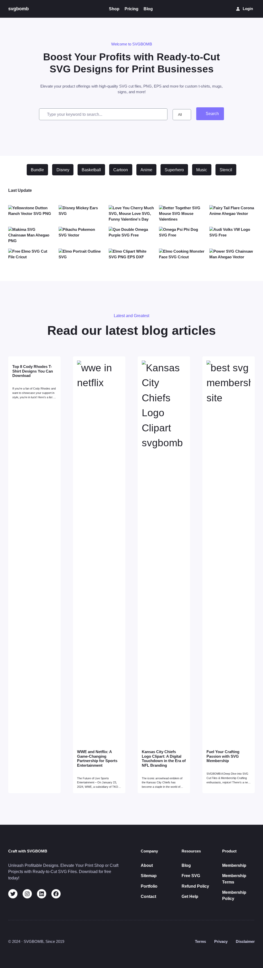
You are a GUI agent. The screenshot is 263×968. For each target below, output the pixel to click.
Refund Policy (195, 886)
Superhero (174, 169)
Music (201, 169)
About (147, 865)
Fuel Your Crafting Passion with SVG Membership (222, 756)
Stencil (226, 169)
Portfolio (149, 886)
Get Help (190, 896)
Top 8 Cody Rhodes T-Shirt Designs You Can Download (32, 371)
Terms (200, 941)
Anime (146, 169)
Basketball (91, 169)
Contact (148, 896)
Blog (186, 865)
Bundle (37, 169)
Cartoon (120, 169)
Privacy (221, 941)
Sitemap (149, 875)
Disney (63, 169)
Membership (234, 865)
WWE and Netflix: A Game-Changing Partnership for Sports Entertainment (97, 758)
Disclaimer (245, 941)
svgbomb (18, 8)
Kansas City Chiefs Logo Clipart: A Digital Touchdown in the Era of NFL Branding (164, 758)
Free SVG (191, 875)
